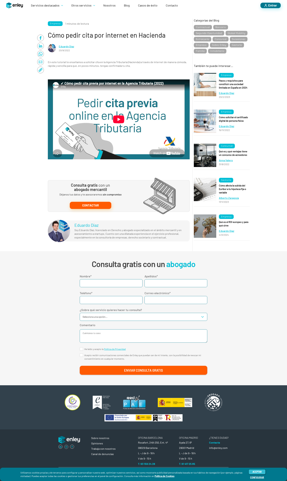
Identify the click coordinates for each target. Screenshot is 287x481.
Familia (200, 50)
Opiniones (97, 443)
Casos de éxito (147, 5)
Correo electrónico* (157, 293)
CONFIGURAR (257, 477)
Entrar (272, 5)
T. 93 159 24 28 (146, 463)
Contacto (172, 5)
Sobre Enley (219, 44)
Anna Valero (226, 160)
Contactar (90, 205)
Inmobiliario (217, 50)
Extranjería (202, 39)
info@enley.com (218, 447)
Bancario (220, 27)
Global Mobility (236, 33)
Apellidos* (151, 276)
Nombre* (86, 276)
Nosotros (109, 5)
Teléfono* (86, 293)
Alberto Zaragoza (229, 197)
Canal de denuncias (102, 454)
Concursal (220, 39)
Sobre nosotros (100, 438)
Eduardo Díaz (66, 46)
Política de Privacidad (115, 349)
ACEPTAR (257, 471)
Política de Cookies (164, 476)
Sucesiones (238, 39)
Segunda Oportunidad (209, 33)
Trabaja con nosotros (103, 448)
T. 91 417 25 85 (187, 463)
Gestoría (237, 44)
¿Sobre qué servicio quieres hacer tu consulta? (111, 310)
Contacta (214, 442)
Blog (127, 5)
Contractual (203, 27)
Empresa (55, 23)
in (60, 446)
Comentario (87, 325)
